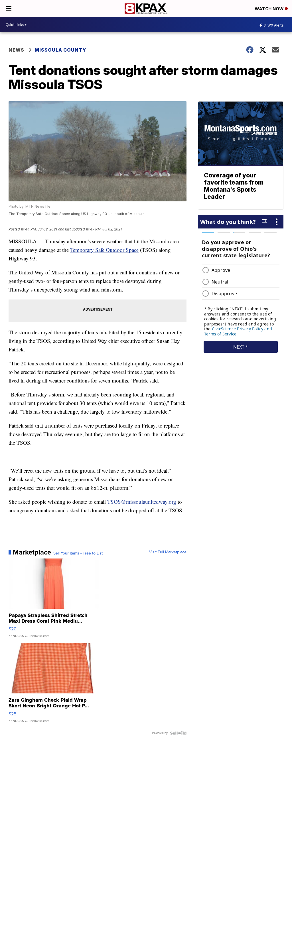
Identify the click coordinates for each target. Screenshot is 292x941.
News (16, 50)
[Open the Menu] (8, 8)
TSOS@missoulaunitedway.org (141, 501)
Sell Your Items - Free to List (78, 553)
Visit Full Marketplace (167, 552)
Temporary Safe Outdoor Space (104, 249)
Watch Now (270, 8)
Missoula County (60, 50)
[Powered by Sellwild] (178, 733)
